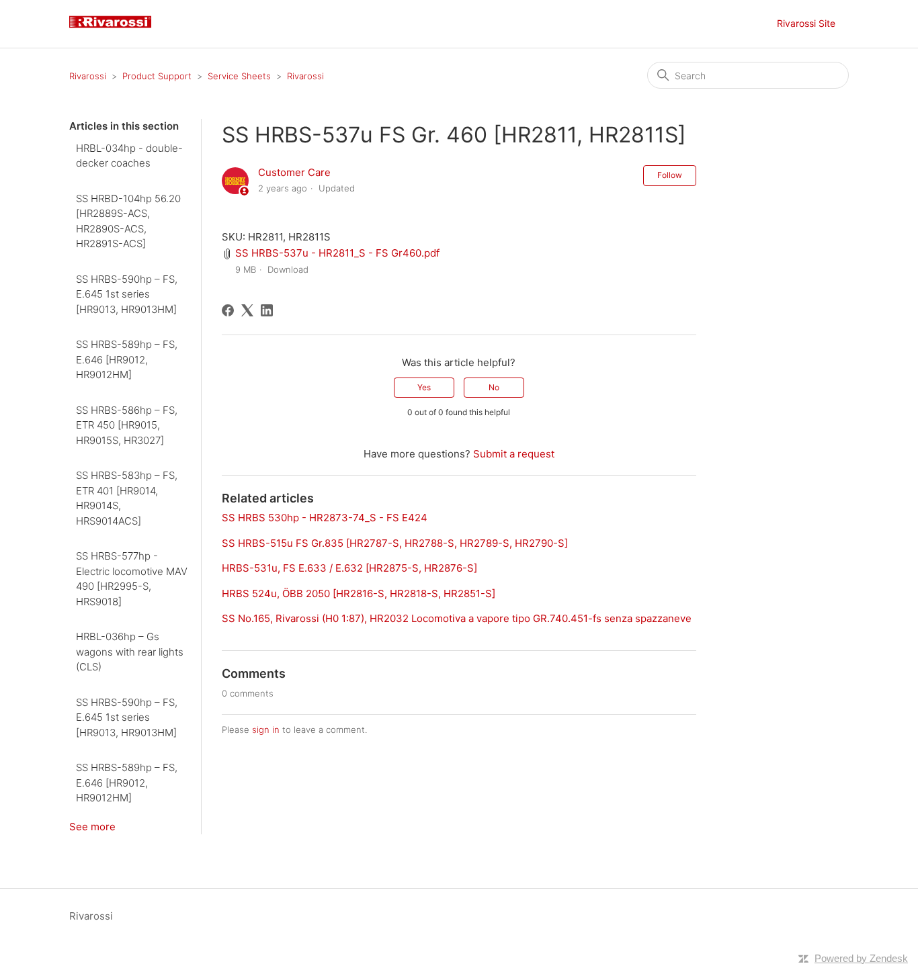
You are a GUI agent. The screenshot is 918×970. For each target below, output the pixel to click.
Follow (669, 175)
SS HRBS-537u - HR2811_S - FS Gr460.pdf (337, 253)
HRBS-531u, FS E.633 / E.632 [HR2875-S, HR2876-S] (349, 568)
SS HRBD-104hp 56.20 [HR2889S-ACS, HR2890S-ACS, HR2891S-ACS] (128, 221)
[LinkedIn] (267, 310)
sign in (266, 729)
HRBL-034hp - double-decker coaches (129, 156)
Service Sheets (239, 76)
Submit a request (513, 453)
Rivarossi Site (806, 23)
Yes (424, 387)
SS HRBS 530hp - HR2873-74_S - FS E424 (324, 517)
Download (287, 269)
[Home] (115, 30)
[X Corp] (247, 310)
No (494, 387)
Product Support (157, 76)
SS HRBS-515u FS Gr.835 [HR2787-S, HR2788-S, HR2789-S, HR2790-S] (395, 543)
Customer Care (294, 172)
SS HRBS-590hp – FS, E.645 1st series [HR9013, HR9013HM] (126, 294)
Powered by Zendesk (861, 958)
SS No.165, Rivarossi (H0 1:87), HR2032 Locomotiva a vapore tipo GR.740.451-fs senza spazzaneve (457, 618)
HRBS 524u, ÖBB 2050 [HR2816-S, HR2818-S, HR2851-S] (358, 593)
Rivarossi (87, 76)
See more (92, 826)
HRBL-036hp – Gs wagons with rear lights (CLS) (129, 651)
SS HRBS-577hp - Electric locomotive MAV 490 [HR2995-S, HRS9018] (131, 578)
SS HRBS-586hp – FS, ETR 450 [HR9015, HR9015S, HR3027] (126, 425)
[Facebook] (228, 310)
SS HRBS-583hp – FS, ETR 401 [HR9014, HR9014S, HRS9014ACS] (126, 498)
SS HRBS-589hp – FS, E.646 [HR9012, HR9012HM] (126, 359)
